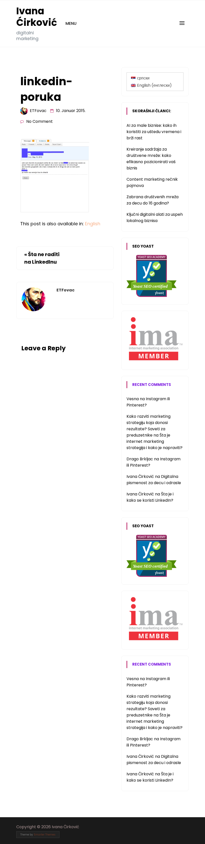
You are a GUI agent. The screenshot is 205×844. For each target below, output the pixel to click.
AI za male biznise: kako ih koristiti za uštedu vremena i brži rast (153, 132)
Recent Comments (151, 384)
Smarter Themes (45, 834)
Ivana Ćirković (36, 16)
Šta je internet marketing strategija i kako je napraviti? (154, 441)
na (136, 399)
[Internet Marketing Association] (155, 361)
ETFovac (38, 111)
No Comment (39, 121)
